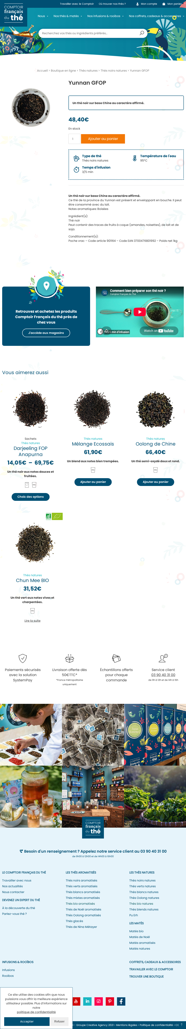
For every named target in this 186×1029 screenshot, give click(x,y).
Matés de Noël (139, 937)
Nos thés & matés (66, 16)
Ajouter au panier (103, 138)
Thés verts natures (142, 886)
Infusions (8, 970)
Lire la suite (33, 621)
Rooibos (8, 976)
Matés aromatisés (142, 943)
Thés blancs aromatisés (83, 892)
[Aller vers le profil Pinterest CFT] (110, 1001)
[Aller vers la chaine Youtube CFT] (76, 1001)
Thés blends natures (143, 909)
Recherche (142, 33)
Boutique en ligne (63, 71)
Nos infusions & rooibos (103, 16)
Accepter (27, 1021)
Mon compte (149, 4)
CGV (178, 1025)
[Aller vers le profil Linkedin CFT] (87, 1001)
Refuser (59, 1021)
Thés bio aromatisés (80, 904)
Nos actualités (12, 886)
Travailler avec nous (16, 880)
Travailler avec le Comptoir (77, 4)
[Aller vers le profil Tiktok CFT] (98, 1001)
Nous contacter (13, 892)
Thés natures (88, 71)
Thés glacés (74, 921)
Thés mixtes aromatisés (83, 898)
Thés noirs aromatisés (81, 880)
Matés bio (136, 931)
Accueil (42, 71)
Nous (41, 16)
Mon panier (175, 4)
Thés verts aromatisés (81, 886)
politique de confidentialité (36, 1012)
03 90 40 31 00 (163, 674)
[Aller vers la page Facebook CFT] (121, 1001)
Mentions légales (126, 1025)
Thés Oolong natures (144, 898)
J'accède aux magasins (46, 333)
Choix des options (30, 497)
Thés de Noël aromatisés (83, 909)
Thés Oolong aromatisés (83, 915)
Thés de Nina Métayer (81, 927)
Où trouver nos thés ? (112, 4)
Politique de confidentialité (156, 1025)
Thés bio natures (141, 904)
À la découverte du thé (18, 908)
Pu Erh (133, 915)
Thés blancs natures (143, 892)
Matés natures (139, 949)
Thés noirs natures (114, 71)
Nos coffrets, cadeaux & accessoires (155, 16)
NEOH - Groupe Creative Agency (87, 1025)
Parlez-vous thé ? (14, 914)
